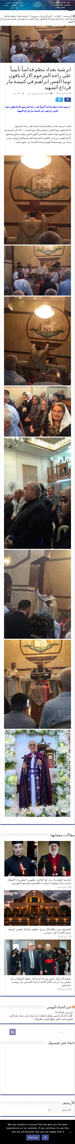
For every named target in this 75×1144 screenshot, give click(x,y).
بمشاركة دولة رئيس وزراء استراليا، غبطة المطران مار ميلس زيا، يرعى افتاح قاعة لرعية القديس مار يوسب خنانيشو (40, 982)
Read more (33, 1137)
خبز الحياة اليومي (59, 1007)
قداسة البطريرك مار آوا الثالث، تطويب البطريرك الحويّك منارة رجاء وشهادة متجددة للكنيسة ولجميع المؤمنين (39, 881)
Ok (45, 1137)
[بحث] (12, 1032)
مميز (29, 93)
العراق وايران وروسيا (41, 16)
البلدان (57, 16)
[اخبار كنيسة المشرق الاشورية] (37, 5)
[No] (70, 1132)
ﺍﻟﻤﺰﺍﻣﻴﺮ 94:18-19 (64, 1012)
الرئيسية (68, 16)
